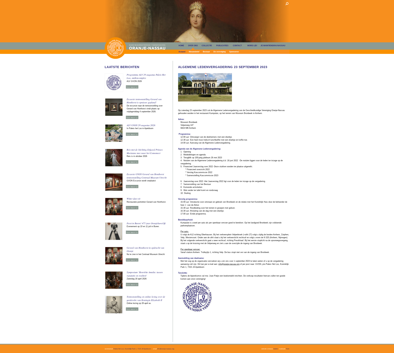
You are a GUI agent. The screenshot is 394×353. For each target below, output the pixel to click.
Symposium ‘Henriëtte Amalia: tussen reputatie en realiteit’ (145, 274)
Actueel (182, 52)
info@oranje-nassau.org (228, 264)
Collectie (207, 45)
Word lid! (252, 45)
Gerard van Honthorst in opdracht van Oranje (145, 249)
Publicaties (222, 45)
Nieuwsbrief (194, 52)
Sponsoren (234, 52)
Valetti (275, 349)
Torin (287, 349)
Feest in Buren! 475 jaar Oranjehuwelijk (146, 223)
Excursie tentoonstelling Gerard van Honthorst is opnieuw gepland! (144, 101)
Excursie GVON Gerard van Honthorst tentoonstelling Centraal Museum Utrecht (147, 176)
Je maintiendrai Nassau (273, 45)
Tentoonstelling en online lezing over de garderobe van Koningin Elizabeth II (146, 298)
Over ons (193, 45)
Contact (237, 45)
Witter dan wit (133, 198)
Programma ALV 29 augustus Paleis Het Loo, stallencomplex (146, 76)
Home (115, 48)
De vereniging (219, 52)
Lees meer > (132, 87)
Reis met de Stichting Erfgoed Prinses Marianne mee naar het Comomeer (145, 151)
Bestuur (206, 52)
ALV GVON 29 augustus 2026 (141, 125)
